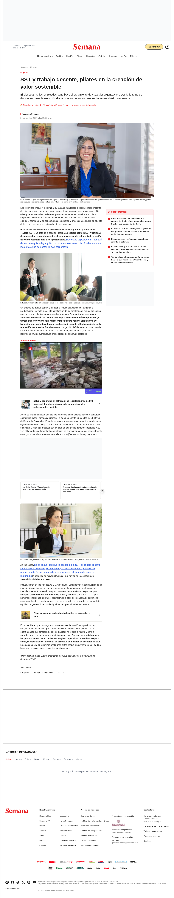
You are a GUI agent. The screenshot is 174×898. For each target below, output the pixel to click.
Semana (24, 67)
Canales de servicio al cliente (156, 826)
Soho (41, 835)
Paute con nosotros (152, 836)
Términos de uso (88, 816)
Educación (64, 816)
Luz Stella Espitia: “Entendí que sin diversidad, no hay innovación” (36, 488)
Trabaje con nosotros (153, 831)
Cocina (63, 835)
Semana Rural (66, 831)
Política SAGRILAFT (89, 835)
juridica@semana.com (121, 832)
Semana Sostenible (68, 845)
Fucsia (42, 840)
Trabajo (36, 672)
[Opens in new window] (12, 882)
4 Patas (42, 845)
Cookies (147, 841)
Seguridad (48, 672)
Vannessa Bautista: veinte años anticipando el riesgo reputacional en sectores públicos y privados (80, 489)
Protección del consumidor (123, 816)
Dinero (42, 826)
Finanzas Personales (69, 826)
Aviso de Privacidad (15, 888)
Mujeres (33, 67)
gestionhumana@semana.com (125, 843)
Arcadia (42, 831)
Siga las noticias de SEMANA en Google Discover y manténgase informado (59, 105)
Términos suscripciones (91, 826)
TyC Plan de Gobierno (90, 845)
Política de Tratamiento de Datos (95, 821)
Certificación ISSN (89, 840)
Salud (59, 672)
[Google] (7, 882)
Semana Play (45, 816)
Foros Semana (66, 821)
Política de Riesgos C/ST (91, 831)
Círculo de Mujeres (68, 840)
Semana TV (44, 821)
